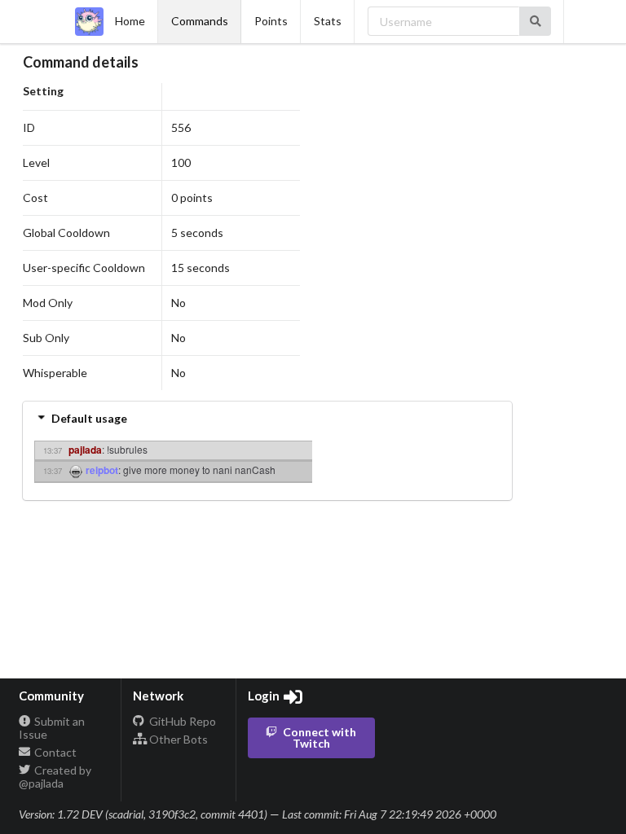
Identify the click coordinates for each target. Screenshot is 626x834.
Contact (54, 752)
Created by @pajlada (55, 776)
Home (130, 21)
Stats (328, 21)
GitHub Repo (181, 721)
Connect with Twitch (319, 737)
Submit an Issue (52, 728)
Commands (199, 21)
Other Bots (177, 739)
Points (271, 21)
